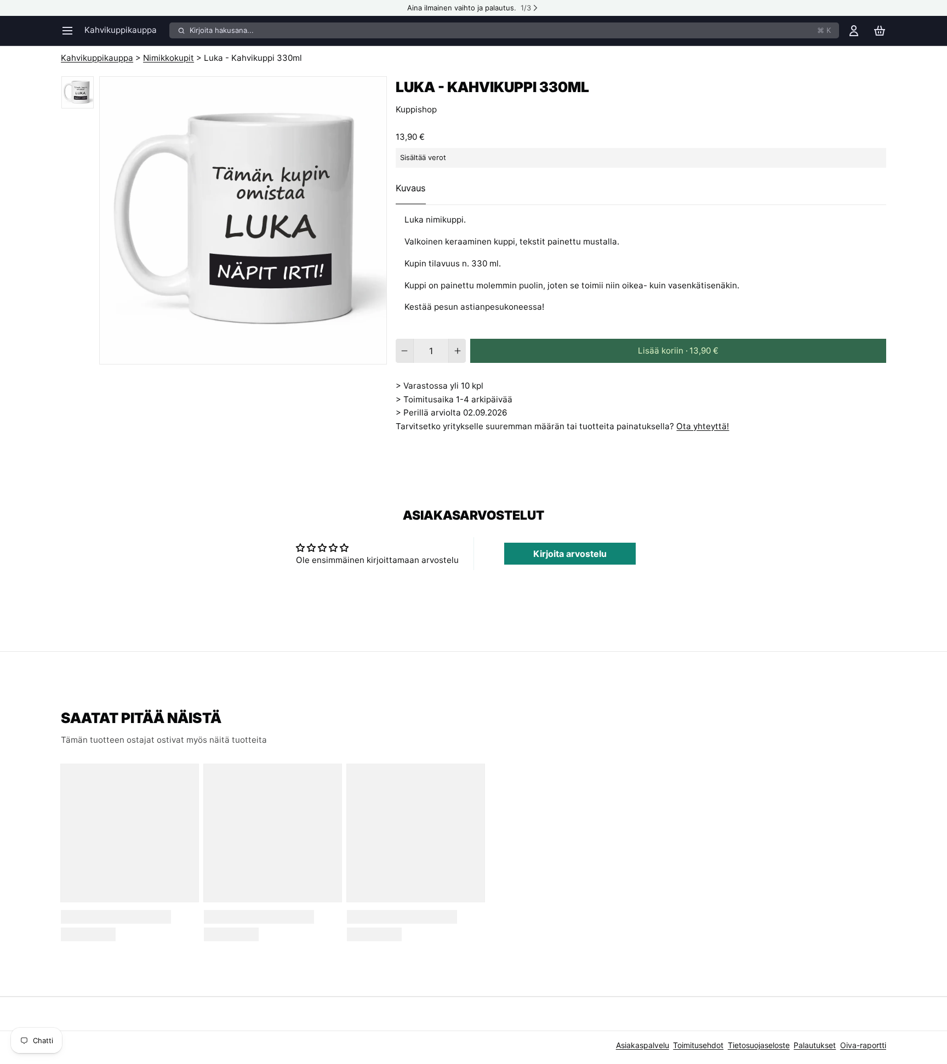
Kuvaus (411, 188)
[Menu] (71, 30)
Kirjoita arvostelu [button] (570, 553)
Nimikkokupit (168, 58)
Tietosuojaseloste (759, 1045)
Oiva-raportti (863, 1045)
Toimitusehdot (698, 1045)
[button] (678, 351)
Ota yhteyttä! (702, 426)
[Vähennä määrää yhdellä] (404, 351)
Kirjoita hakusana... (510, 30)
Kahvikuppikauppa (120, 30)
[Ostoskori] (879, 30)
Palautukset (815, 1045)
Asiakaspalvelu (642, 1045)
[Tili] (853, 30)
